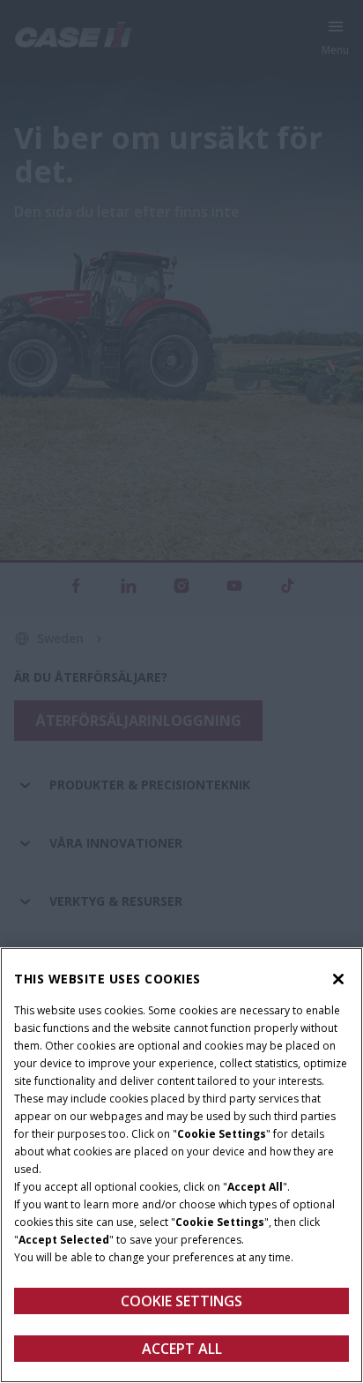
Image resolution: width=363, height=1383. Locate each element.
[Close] (338, 979)
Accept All (182, 1348)
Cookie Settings (181, 1301)
